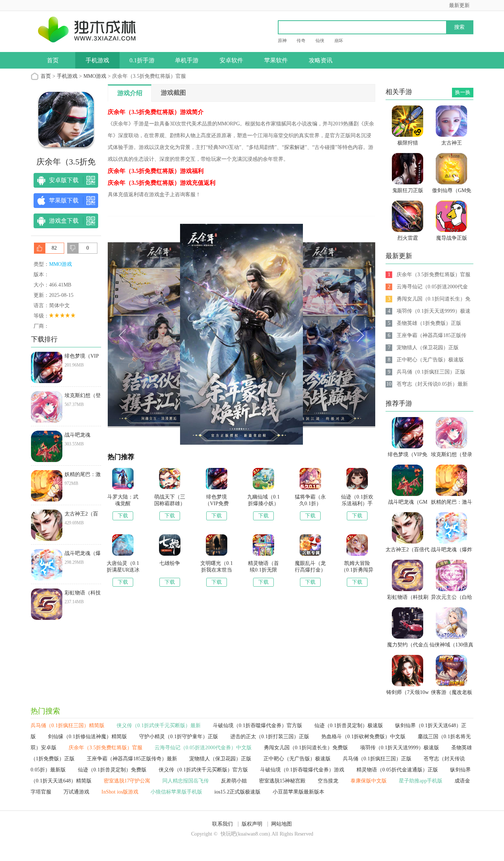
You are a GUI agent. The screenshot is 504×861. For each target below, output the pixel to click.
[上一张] (175, 334)
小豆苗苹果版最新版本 (298, 792)
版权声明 (252, 824)
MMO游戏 (94, 76)
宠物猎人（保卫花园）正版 (220, 758)
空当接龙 (328, 781)
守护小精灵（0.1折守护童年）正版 (178, 736)
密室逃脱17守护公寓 (127, 781)
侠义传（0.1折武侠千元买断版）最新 (159, 725)
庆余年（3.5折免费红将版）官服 (105, 747)
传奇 (301, 40)
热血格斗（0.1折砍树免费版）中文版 (363, 736)
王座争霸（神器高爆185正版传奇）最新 (132, 758)
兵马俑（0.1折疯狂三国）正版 (377, 758)
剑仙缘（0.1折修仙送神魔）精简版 (87, 736)
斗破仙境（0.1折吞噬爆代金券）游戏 (302, 770)
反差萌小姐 (234, 781)
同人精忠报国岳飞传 (185, 781)
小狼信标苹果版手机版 (176, 792)
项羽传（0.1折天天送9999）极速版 (399, 747)
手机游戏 (97, 60)
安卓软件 (231, 60)
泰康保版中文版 (369, 781)
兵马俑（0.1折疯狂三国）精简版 (67, 725)
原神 (282, 40)
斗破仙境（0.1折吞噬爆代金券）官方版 (257, 725)
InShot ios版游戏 (119, 792)
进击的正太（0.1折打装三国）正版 (269, 736)
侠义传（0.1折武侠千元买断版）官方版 (203, 770)
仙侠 (319, 40)
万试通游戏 (76, 792)
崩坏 (338, 40)
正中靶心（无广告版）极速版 (297, 758)
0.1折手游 (142, 60)
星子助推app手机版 (420, 781)
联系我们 (222, 824)
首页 (53, 60)
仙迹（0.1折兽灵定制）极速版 (348, 725)
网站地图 (281, 824)
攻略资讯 (320, 60)
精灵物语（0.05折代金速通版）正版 (397, 770)
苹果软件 (276, 60)
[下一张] (309, 334)
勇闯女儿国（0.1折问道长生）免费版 (306, 747)
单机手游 (187, 60)
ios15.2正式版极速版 (237, 792)
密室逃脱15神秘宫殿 (282, 781)
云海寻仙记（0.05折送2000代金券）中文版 (203, 747)
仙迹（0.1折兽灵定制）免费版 (112, 770)
